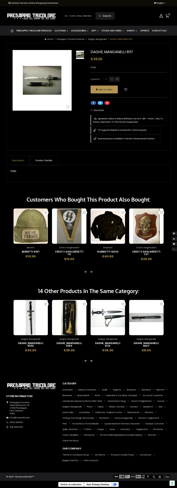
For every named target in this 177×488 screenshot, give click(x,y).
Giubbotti (148, 406)
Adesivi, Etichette (87, 389)
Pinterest (107, 103)
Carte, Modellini (70, 434)
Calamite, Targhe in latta (108, 412)
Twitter (100, 103)
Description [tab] (18, 160)
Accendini (68, 389)
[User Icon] (161, 16)
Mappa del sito (70, 460)
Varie (112, 429)
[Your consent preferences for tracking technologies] (172, 483)
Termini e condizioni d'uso (76, 454)
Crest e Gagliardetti (141, 401)
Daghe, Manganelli (72, 406)
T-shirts (87, 429)
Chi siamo (100, 454)
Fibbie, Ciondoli (116, 406)
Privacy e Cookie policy (122, 454)
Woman (152, 434)
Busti (97, 395)
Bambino (131, 389)
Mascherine (133, 412)
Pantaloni (104, 417)
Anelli (104, 389)
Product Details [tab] (44, 160)
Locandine (84, 412)
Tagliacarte (142, 429)
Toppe (100, 429)
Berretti (160, 389)
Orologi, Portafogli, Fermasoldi (78, 417)
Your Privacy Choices (97, 484)
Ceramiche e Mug (117, 401)
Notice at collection (71, 484)
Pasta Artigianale (124, 417)
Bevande (67, 395)
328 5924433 (16, 426)
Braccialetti (83, 395)
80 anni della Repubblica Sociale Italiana (121, 434)
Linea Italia (68, 412)
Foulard (134, 406)
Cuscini (160, 401)
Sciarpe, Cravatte (154, 423)
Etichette (158, 429)
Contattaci (145, 454)
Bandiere (146, 389)
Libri (160, 406)
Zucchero (125, 429)
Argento (117, 389)
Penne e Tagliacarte (148, 417)
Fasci (89, 406)
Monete (149, 412)
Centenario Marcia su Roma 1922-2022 (82, 401)
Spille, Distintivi (70, 429)
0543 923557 (16, 422)
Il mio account (91, 460)
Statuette (89, 434)
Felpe (101, 406)
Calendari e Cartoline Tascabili (121, 395)
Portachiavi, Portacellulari (85, 423)
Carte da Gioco (71, 440)
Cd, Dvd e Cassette (153, 395)
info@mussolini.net (20, 417)
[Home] (12, 30)
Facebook (93, 103)
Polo (65, 423)
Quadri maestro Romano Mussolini (122, 423)
